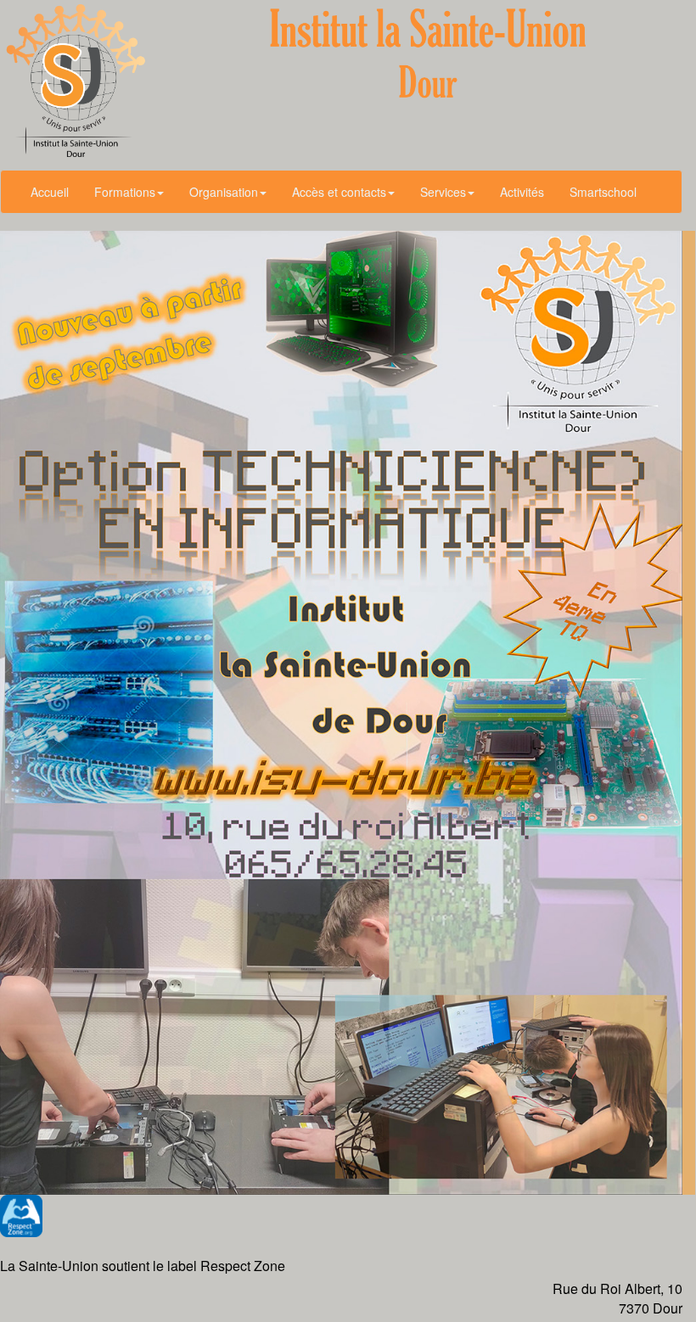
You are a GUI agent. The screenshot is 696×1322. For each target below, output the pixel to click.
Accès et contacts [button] (339, 191)
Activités (522, 191)
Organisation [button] (223, 191)
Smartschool (603, 191)
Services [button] (443, 191)
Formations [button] (124, 191)
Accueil (50, 191)
